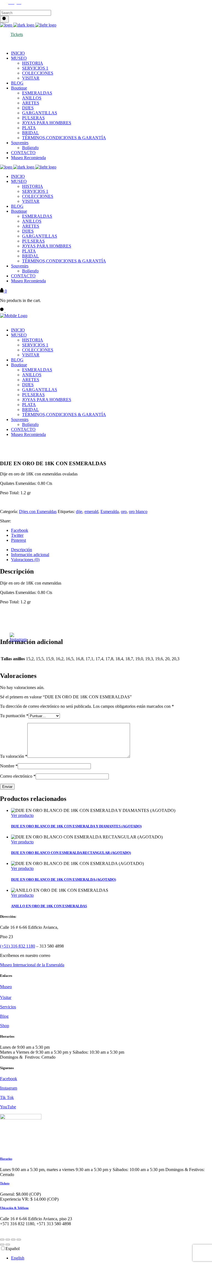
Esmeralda (109, 511)
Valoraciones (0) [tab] (25, 559)
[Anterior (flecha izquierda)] (2, 1244)
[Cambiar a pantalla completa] (8, 1239)
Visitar (5, 997)
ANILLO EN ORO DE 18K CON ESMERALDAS (49, 906)
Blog (4, 1016)
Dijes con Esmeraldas (38, 511)
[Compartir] (13, 1239)
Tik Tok (7, 1097)
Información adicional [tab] (30, 554)
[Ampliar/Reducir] (2, 1239)
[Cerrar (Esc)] (19, 1239)
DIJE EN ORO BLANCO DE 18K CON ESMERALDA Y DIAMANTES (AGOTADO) (76, 826)
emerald (91, 511)
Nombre (9, 766)
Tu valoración (13, 756)
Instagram (8, 1088)
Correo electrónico (18, 776)
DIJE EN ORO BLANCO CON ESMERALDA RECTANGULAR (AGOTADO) (71, 853)
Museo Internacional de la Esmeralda (32, 964)
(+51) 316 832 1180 (17, 946)
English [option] (17, 1258)
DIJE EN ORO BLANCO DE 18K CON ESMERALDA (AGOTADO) (63, 879)
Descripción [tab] (21, 549)
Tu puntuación (14, 715)
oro (124, 511)
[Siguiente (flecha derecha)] (8, 1244)
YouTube (8, 1106)
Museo (6, 986)
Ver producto (22, 815)
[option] (111, 1258)
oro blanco (138, 511)
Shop (4, 1025)
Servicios (8, 1006)
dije (79, 511)
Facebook (8, 1078)
